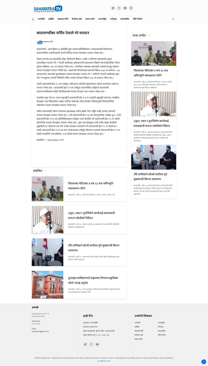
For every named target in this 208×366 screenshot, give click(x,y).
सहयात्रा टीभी (63, 19)
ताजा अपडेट (139, 35)
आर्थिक (51, 19)
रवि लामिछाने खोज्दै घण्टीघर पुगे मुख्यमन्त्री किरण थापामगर (150, 177)
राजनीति (41, 19)
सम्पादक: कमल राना (90, 327)
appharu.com (105, 361)
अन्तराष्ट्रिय (102, 19)
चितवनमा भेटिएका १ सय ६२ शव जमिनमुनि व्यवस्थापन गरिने (151, 73)
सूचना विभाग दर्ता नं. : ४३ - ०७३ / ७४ (96, 335)
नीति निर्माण (137, 19)
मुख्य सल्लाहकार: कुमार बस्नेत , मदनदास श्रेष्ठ (98, 331)
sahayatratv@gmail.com (40, 331)
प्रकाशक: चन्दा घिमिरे (90, 322)
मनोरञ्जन (113, 19)
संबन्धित (37, 170)
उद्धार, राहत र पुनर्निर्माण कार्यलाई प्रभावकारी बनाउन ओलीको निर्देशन (91, 216)
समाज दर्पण (90, 19)
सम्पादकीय (124, 19)
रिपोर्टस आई (77, 19)
